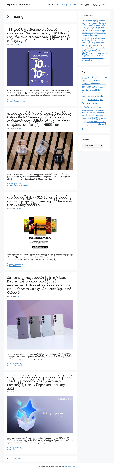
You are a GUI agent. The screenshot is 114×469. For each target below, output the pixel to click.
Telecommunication (99, 110)
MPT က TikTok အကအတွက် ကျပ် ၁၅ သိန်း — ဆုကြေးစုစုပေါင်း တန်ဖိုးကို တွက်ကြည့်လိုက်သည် (94, 33)
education (86, 87)
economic (103, 84)
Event (95, 86)
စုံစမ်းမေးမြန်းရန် (84, 4)
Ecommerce (95, 84)
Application (94, 77)
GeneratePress (70, 466)
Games (88, 90)
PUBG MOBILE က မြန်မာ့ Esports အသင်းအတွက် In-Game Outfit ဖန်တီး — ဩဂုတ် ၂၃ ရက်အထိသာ (93, 40)
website (85, 115)
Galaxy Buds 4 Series (15, 185)
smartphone (96, 107)
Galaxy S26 (12, 365)
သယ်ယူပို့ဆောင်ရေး (101, 122)
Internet (85, 93)
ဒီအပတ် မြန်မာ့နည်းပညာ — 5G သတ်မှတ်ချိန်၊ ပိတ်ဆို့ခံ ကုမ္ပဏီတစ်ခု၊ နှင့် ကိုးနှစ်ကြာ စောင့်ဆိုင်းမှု (94, 48)
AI (82, 78)
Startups (90, 110)
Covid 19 (91, 81)
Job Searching (89, 96)
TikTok (91, 112)
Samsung (23, 101)
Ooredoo (93, 99)
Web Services (100, 112)
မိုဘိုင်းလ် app (92, 122)
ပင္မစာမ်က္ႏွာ (52, 4)
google (93, 90)
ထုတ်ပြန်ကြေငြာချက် (94, 118)
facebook (101, 87)
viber (94, 112)
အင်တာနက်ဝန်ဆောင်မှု (89, 125)
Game (84, 90)
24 (15, 459)
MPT (104, 95)
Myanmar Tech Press (18, 4)
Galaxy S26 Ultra (14, 101)
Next (19, 459)
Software (85, 110)
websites (92, 115)
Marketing (97, 96)
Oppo (100, 99)
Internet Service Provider (95, 92)
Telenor (85, 112)
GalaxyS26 (12, 266)
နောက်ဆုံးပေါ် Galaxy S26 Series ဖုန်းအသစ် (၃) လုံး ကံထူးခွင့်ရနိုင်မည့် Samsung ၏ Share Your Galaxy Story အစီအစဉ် (40, 201)
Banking (85, 81)
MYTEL (85, 100)
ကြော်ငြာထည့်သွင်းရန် (99, 4)
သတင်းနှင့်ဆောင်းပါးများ (69, 4)
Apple (85, 78)
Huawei (98, 90)
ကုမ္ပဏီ (97, 115)
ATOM (104, 78)
